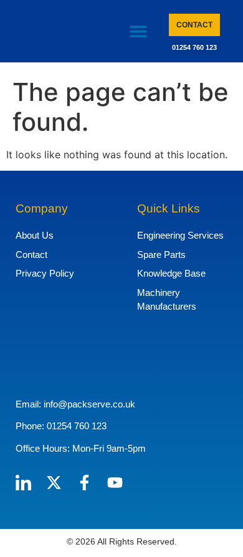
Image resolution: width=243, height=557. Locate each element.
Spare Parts (161, 254)
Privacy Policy (45, 273)
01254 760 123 (194, 47)
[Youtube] (115, 482)
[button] (139, 31)
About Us (35, 235)
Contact (31, 254)
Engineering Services (180, 235)
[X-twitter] (54, 482)
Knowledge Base (171, 273)
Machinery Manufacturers (166, 299)
